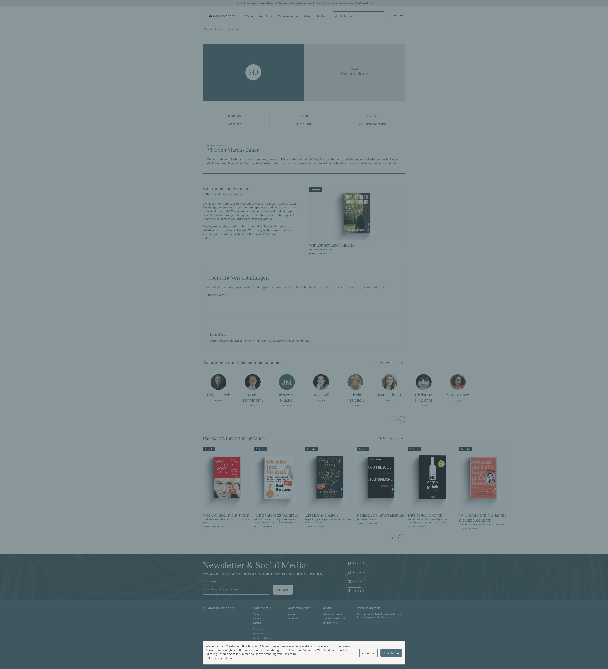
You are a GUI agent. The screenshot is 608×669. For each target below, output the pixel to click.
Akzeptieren (391, 653)
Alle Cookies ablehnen (221, 658)
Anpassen (368, 653)
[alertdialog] (304, 653)
